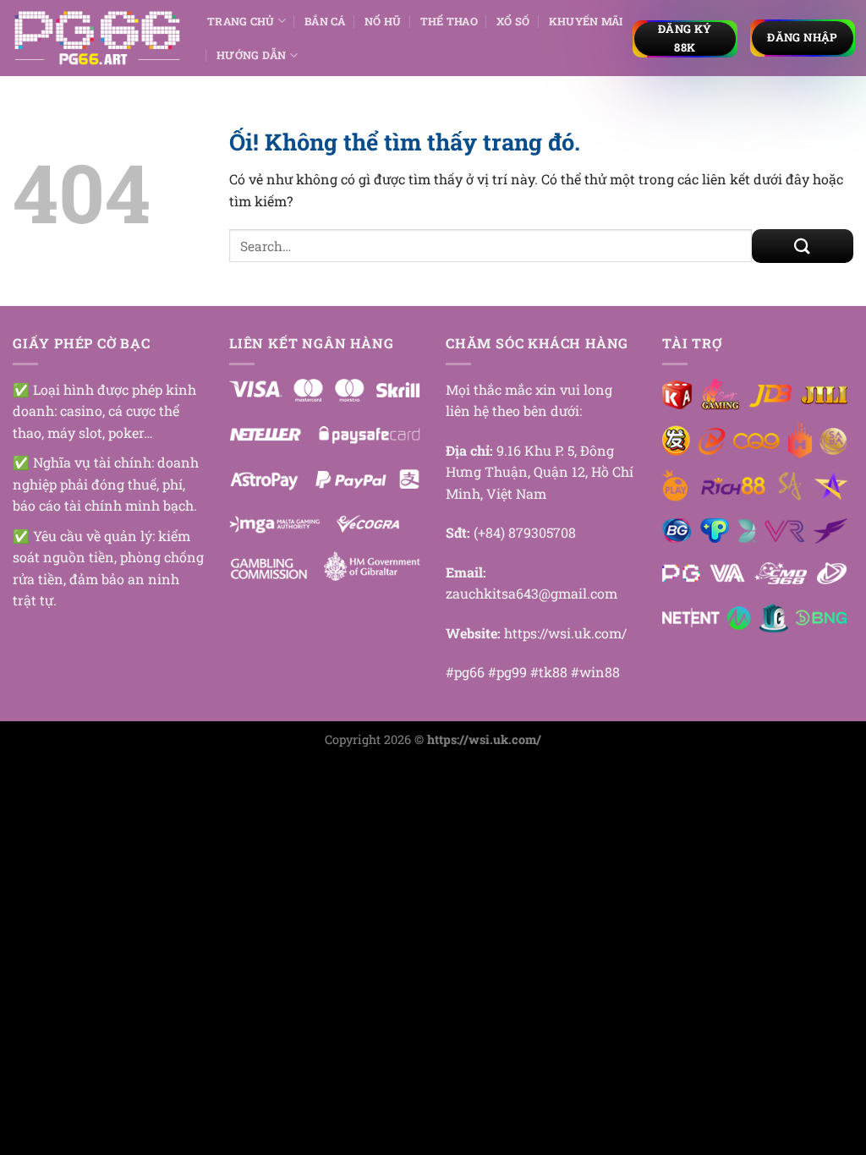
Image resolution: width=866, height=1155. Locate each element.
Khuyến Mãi (586, 21)
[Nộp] (802, 246)
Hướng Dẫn (251, 55)
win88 (599, 672)
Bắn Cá (325, 21)
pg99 (511, 672)
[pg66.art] (97, 38)
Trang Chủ (240, 21)
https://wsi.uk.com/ (565, 633)
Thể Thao (449, 21)
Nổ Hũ (382, 21)
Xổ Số (512, 21)
